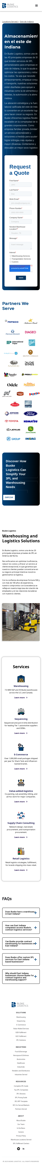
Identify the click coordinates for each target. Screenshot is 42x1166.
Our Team (21, 1124)
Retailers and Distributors (21, 1071)
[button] (36, 5)
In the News (21, 1128)
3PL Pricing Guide (21, 1097)
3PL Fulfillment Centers (21, 1143)
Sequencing (21, 1021)
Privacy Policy (21, 1136)
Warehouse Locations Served (21, 1140)
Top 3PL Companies (21, 1090)
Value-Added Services (21, 1029)
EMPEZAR (9, 497)
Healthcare (21, 1063)
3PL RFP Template (21, 1101)
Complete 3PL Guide (21, 1086)
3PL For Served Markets (21, 1105)
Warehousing (21, 1017)
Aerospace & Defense (21, 1055)
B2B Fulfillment (21, 1032)
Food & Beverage (21, 1051)
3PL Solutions (21, 1040)
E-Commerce (21, 1025)
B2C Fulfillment (21, 1036)
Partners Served (21, 1109)
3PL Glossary (21, 1094)
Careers (21, 1132)
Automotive (21, 1059)
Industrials (21, 1067)
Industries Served (21, 1074)
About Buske (21, 1120)
